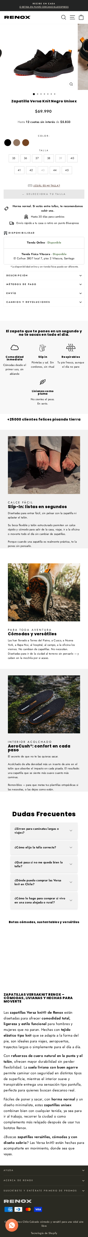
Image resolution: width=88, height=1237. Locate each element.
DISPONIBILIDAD (22, 232)
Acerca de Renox (18, 1180)
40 (72, 158)
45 (67, 170)
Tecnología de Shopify (44, 1233)
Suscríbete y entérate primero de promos (40, 1190)
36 (25, 158)
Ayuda (9, 1170)
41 (19, 170)
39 (60, 158)
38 (48, 158)
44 (55, 170)
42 (31, 170)
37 (37, 158)
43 (43, 170)
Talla (43, 150)
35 (13, 158)
